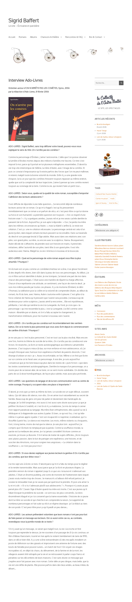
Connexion (101, 311)
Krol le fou (113, 203)
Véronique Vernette (102, 262)
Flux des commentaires (106, 316)
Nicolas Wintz (111, 251)
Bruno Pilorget (100, 251)
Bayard (118, 288)
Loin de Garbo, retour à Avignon (109, 137)
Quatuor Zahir (100, 342)
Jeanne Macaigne (107, 267)
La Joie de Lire (108, 285)
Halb (112, 198)
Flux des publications (105, 314)
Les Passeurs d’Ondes (103, 345)
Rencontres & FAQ (74, 37)
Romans (22, 37)
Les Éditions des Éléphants (105, 282)
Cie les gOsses (101, 340)
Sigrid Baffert (24, 20)
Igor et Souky (101, 203)
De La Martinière (110, 290)
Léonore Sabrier (107, 264)
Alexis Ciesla (100, 334)
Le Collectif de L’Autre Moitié (106, 337)
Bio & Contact (95, 37)
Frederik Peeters (116, 256)
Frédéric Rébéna (110, 254)
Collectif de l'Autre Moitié (106, 194)
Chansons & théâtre (50, 37)
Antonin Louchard (116, 248)
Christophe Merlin (111, 259)
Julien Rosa (99, 259)
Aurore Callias (112, 246)
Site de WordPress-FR (105, 319)
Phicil (101, 254)
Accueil (12, 37)
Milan (114, 288)
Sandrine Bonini (101, 246)
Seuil (102, 290)
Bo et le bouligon (103, 124)
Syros (97, 290)
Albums (33, 37)
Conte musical (102, 198)
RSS (99, 370)
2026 (99, 383)
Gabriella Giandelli (102, 256)
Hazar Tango (102, 131)
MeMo (109, 293)
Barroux (106, 248)
